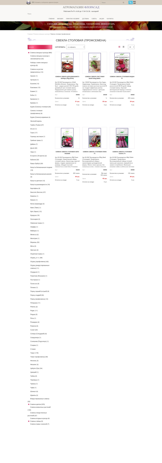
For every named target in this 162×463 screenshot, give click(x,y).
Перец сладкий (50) (37, 295)
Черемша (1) (34, 380)
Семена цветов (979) (37, 404)
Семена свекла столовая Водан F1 (122, 77)
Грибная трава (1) (36, 140)
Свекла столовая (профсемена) (60, 34)
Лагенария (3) (35, 219)
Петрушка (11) (35, 303)
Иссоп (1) (33, 129)
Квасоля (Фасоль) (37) (38, 192)
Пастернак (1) (35, 280)
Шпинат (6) (34, 391)
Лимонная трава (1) (37, 223)
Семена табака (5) (36, 421)
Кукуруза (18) (34, 215)
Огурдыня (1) (34, 272)
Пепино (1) (34, 287)
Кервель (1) (34, 196)
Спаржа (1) (34, 345)
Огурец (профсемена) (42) (39, 261)
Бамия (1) (33, 91)
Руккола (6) (34, 326)
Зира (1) (33, 152)
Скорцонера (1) (35, 337)
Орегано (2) (34, 250)
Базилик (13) (34, 83)
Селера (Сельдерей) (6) (38, 334)
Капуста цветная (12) (37, 181)
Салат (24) (34, 330)
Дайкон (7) (34, 144)
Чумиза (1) (34, 384)
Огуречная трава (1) (37, 254)
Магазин (60, 18)
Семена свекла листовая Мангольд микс (94, 77)
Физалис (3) (34, 364)
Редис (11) (34, 310)
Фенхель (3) (34, 360)
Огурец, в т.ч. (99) (36, 258)
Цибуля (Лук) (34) (36, 368)
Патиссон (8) (34, 283)
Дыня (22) (33, 148)
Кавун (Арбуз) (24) (36, 163)
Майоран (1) (34, 231)
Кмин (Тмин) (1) (35, 207)
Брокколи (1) (34, 99)
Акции (101, 18)
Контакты (110, 18)
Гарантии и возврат (72, 18)
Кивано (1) (34, 200)
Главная (51, 18)
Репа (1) (33, 318)
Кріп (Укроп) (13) (36, 211)
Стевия (33, 349)
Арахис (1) (34, 76)
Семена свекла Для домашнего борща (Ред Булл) (67, 77)
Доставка (85, 18)
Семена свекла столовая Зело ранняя (67, 152)
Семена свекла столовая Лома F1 (95, 152)
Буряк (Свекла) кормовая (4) (40, 117)
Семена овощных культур (42, 34)
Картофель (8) (35, 188)
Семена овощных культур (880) (41, 52)
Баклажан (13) (35, 87)
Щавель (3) (34, 395)
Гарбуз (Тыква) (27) (37, 125)
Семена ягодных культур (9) (40, 418)
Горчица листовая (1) (37, 136)
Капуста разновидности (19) (40, 184)
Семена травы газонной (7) (39, 424)
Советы (94, 18)
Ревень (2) (34, 307)
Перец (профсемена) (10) (39, 299)
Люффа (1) (34, 227)
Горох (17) (33, 133)
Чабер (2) (33, 376)
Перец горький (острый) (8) (39, 291)
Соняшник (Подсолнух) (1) (39, 341)
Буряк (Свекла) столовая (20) (40, 107)
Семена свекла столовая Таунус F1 (122, 152)
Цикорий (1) (34, 372)
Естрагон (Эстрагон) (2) (38, 156)
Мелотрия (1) (34, 238)
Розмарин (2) (34, 322)
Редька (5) (33, 314)
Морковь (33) (34, 242)
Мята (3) (33, 246)
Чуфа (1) (33, 387)
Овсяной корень (36, 121)
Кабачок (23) (34, 159)
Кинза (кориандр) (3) (37, 204)
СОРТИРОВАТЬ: (60, 47)
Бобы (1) (33, 95)
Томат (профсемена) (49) (39, 357)
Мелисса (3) (34, 234)
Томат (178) (34, 353)
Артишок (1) (34, 80)
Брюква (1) (34, 103)
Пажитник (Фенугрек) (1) (38, 276)
